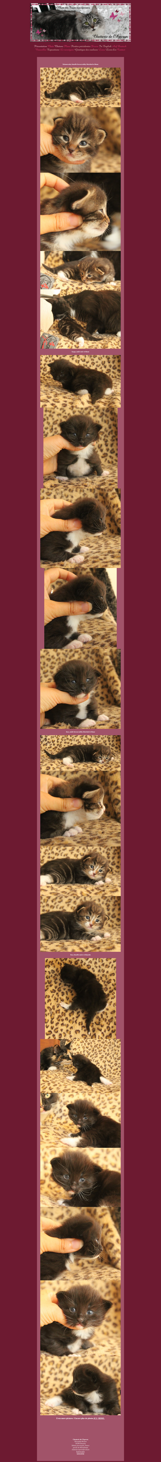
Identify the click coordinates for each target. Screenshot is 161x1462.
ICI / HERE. (99, 1418)
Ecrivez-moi (80, 1452)
